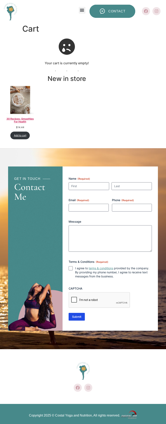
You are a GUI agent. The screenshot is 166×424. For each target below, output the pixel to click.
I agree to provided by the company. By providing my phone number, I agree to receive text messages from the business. (112, 272)
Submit (76, 316)
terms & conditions (101, 268)
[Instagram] (156, 11)
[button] (82, 10)
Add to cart (20, 135)
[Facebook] (146, 11)
